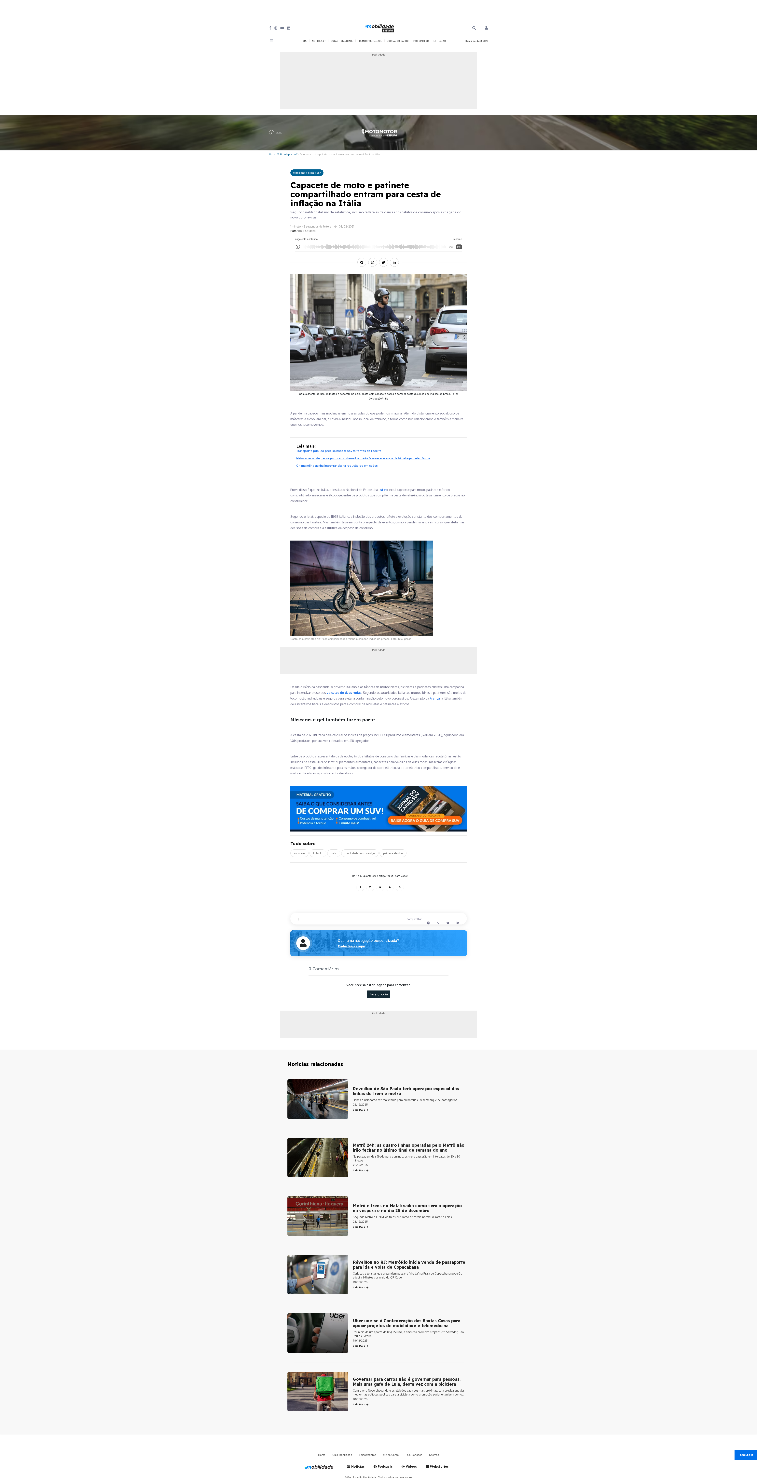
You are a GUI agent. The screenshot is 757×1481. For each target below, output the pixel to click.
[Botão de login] (486, 28)
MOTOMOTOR (421, 41)
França (435, 698)
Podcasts (385, 1466)
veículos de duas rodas (344, 693)
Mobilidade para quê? (287, 154)
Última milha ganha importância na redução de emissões (337, 465)
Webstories (439, 1466)
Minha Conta (391, 1454)
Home (272, 154)
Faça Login (745, 1454)
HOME (304, 41)
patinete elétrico (393, 853)
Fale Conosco (414, 1454)
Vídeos (411, 1466)
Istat (383, 490)
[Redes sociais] (270, 28)
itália (334, 853)
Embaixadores (367, 1454)
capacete (299, 853)
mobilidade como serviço (360, 853)
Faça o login (378, 994)
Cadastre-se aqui (351, 946)
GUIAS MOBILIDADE (342, 41)
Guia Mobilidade (342, 1454)
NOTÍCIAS (318, 41)
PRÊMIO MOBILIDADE (370, 41)
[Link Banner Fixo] (378, 809)
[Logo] (380, 28)
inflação (318, 853)
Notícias (357, 1466)
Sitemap (434, 1454)
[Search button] (474, 28)
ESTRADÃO (440, 41)
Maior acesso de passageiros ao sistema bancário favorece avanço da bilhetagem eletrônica (363, 458)
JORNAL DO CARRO (398, 41)
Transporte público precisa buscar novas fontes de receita (338, 451)
